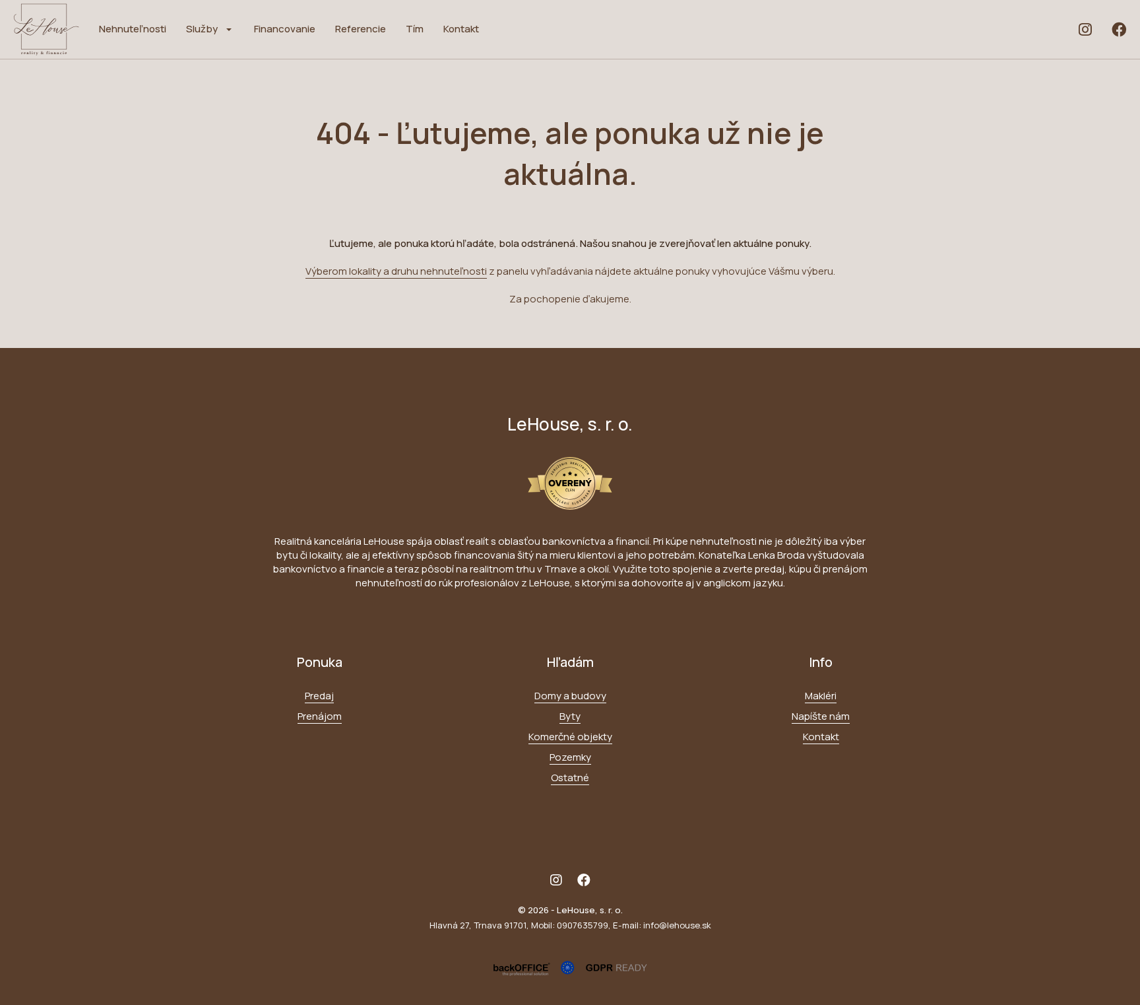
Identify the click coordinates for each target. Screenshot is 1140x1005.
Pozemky (570, 757)
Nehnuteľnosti (132, 29)
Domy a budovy (570, 696)
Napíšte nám (821, 716)
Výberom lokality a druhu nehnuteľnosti (396, 271)
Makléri (821, 696)
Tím (415, 29)
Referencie (360, 29)
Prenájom (320, 716)
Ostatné (570, 777)
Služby (202, 29)
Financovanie (284, 29)
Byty (570, 716)
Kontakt (461, 29)
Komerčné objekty (570, 737)
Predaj (319, 696)
